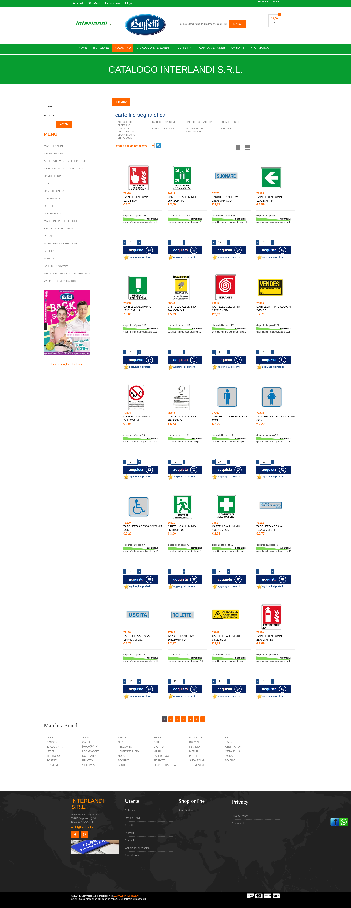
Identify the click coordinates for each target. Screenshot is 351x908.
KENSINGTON (233, 746)
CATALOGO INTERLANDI (153, 47)
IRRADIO (194, 746)
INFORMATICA (259, 47)
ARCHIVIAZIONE (54, 153)
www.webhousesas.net (127, 895)
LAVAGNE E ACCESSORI (163, 128)
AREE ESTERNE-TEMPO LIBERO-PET (66, 161)
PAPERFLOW (161, 755)
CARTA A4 (237, 47)
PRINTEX (87, 760)
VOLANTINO (123, 47)
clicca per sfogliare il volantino (67, 364)
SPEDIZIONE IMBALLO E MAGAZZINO (67, 273)
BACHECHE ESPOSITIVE (164, 122)
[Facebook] (334, 821)
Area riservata (133, 855)
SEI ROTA (159, 760)
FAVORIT (87, 746)
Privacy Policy (240, 815)
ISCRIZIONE (101, 47)
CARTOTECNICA (54, 191)
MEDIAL (194, 751)
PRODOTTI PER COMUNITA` (61, 228)
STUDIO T (124, 764)
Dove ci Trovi (132, 817)
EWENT (229, 742)
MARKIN (158, 751)
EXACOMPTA (54, 746)
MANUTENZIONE (54, 146)
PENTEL (194, 755)
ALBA (50, 737)
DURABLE (195, 742)
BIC (227, 737)
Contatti (129, 840)
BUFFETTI (184, 47)
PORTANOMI (227, 128)
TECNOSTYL (197, 764)
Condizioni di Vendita (137, 847)
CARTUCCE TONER (212, 47)
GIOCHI (48, 206)
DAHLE (158, 742)
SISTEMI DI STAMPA (56, 265)
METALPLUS (232, 751)
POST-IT (52, 760)
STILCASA (88, 764)
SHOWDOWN (197, 760)
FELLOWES (125, 746)
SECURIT (123, 760)
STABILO (230, 760)
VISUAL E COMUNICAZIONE (61, 280)
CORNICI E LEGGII (230, 122)
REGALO (49, 235)
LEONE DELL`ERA (129, 751)
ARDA (85, 737)
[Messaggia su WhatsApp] (343, 821)
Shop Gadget (186, 810)
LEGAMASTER (91, 751)
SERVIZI (49, 258)
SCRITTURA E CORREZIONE (61, 243)
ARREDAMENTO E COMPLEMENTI (65, 168)
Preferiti (129, 832)
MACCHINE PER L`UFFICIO (60, 221)
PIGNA (229, 755)
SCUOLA (49, 250)
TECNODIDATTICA (165, 764)
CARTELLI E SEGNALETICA (199, 122)
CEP (120, 742)
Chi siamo (130, 810)
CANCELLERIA (52, 176)
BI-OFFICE (195, 737)
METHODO (53, 755)
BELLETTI (159, 737)
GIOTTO (159, 746)
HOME (83, 47)
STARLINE (53, 764)
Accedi (129, 825)
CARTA (48, 183)
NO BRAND (89, 755)
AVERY (122, 737)
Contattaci (238, 823)
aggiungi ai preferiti (140, 257)
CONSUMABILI (52, 198)
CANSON (52, 742)
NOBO (121, 755)
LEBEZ (51, 751)
